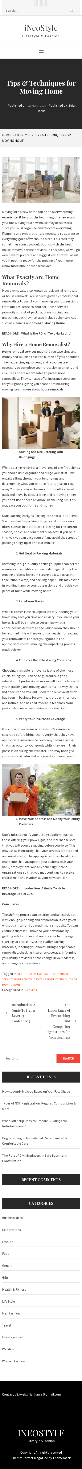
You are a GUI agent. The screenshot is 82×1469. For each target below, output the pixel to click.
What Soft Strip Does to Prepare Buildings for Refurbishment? (34, 1123)
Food (5, 1253)
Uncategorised (12, 1337)
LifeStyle (31, 990)
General (7, 1265)
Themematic (62, 1458)
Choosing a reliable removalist (24, 670)
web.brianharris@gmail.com (40, 1394)
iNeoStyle (41, 27)
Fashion (7, 1242)
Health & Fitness (14, 1289)
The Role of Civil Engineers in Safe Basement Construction (34, 1158)
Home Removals (25, 979)
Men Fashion (11, 1313)
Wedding (8, 1349)
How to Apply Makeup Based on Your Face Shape (36, 1091)
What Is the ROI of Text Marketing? (46, 333)
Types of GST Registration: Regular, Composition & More (38, 1106)
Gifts (5, 1277)
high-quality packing (33, 974)
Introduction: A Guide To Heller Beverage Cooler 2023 (24, 1013)
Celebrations (11, 1230)
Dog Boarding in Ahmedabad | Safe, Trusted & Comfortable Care (34, 1141)
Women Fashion (13, 1361)
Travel (6, 1325)
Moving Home (45, 979)
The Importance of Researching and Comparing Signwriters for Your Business (58, 1021)
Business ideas (12, 1218)
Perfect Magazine (35, 1458)
